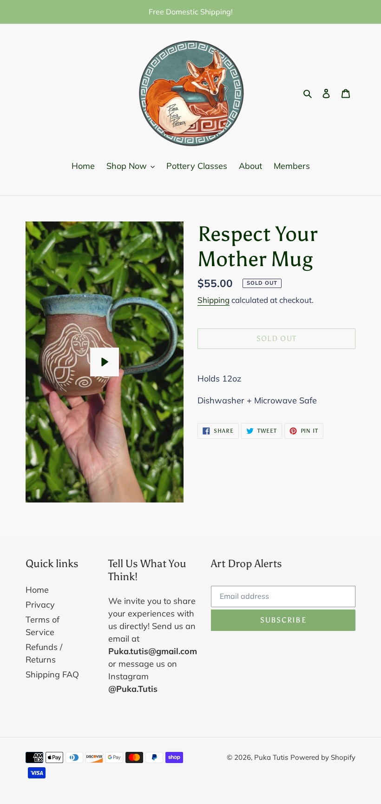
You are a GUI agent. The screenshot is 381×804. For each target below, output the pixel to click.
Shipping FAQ (52, 674)
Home (37, 589)
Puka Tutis (271, 757)
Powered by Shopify (322, 757)
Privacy (40, 604)
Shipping (213, 300)
